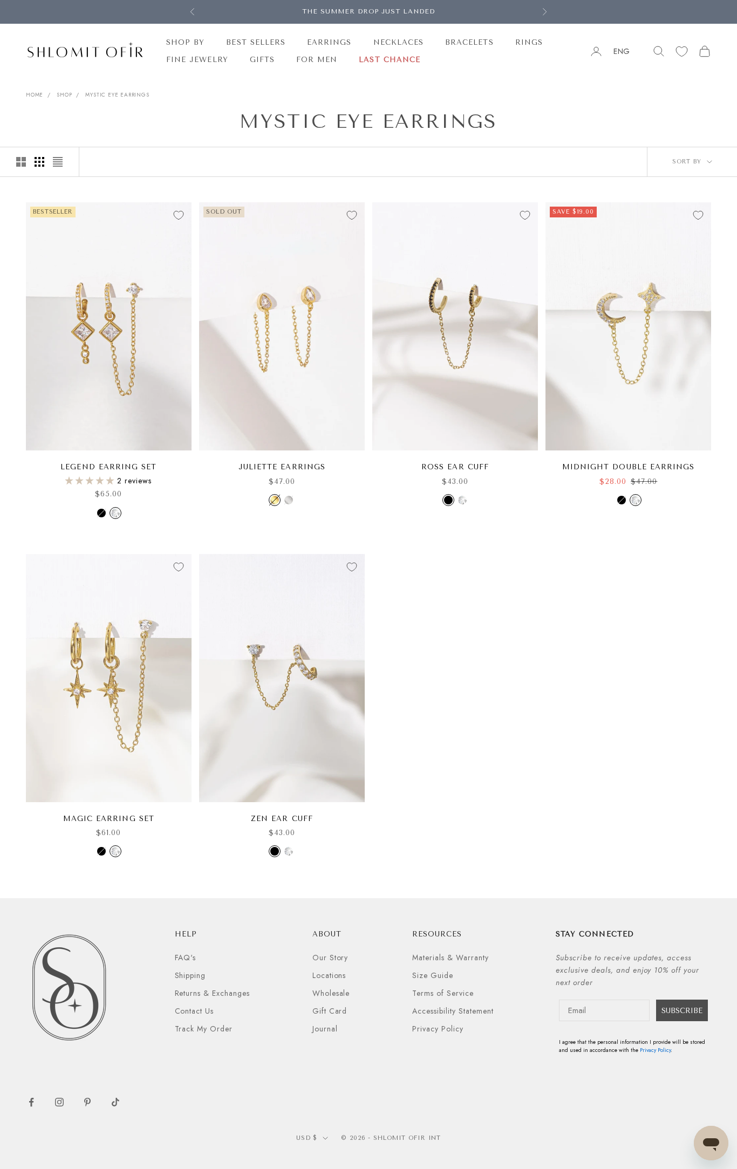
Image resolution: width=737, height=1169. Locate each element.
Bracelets (469, 42)
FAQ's (185, 957)
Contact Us (194, 1011)
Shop (64, 95)
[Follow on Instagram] (59, 1102)
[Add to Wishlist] (179, 215)
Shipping (190, 975)
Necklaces (398, 42)
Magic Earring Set (108, 819)
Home (34, 95)
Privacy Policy (437, 1028)
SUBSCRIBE (681, 1011)
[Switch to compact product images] (58, 161)
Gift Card (329, 1011)
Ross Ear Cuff (455, 467)
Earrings (329, 42)
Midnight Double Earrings (628, 467)
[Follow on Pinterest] (87, 1102)
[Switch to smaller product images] (39, 161)
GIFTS (262, 60)
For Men (316, 60)
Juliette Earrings (281, 467)
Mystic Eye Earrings (117, 95)
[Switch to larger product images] (21, 161)
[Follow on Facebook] (31, 1102)
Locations (329, 975)
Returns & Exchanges (212, 993)
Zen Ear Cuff (282, 819)
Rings (529, 42)
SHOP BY (185, 42)
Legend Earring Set (108, 467)
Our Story (330, 957)
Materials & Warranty (450, 957)
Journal (325, 1028)
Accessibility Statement (453, 1011)
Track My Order (204, 1028)
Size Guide (432, 975)
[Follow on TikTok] (115, 1102)
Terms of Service (443, 993)
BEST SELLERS (255, 42)
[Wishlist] (681, 51)
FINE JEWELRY (197, 60)
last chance (389, 60)
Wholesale (331, 993)
